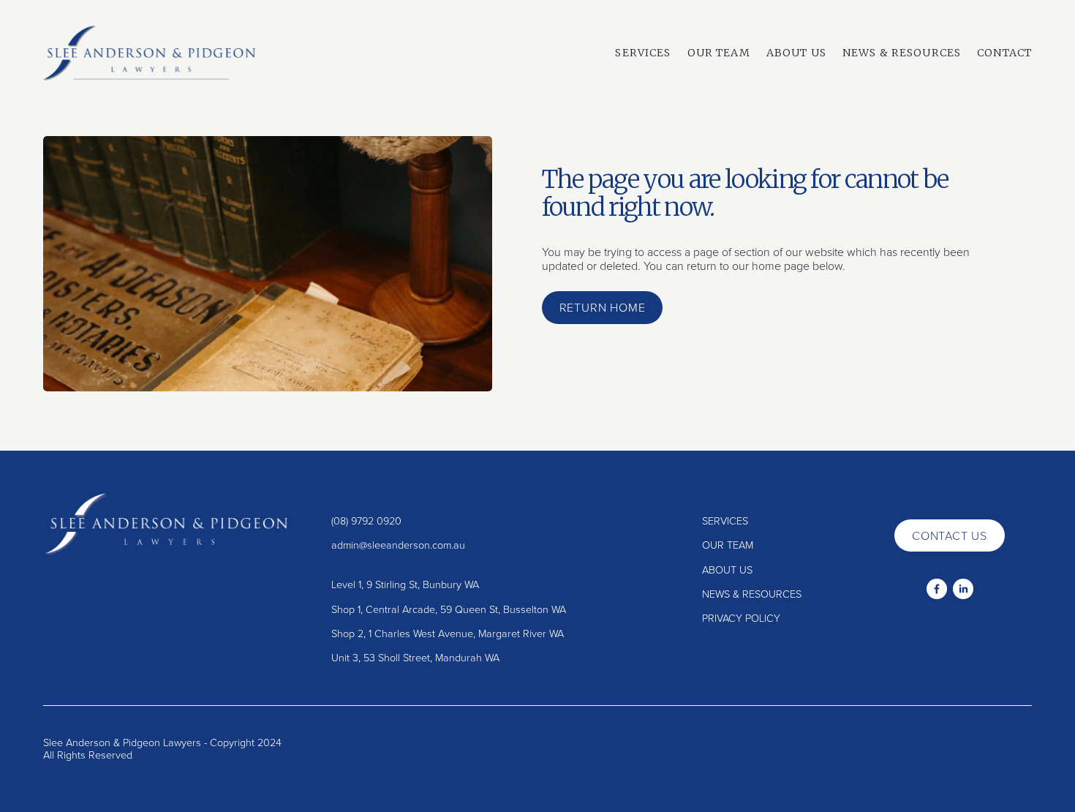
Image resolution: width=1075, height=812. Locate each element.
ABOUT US (727, 569)
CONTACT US (949, 535)
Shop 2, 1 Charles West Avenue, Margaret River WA (447, 633)
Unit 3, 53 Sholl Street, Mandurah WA (415, 657)
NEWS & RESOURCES (751, 593)
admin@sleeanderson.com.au (398, 544)
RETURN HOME (602, 307)
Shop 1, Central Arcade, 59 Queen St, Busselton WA (448, 609)
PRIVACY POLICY (741, 618)
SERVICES (725, 520)
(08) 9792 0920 (366, 520)
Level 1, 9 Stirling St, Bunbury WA (405, 584)
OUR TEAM (727, 544)
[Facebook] (937, 589)
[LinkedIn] (963, 589)
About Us (796, 52)
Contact (1004, 52)
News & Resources (901, 52)
